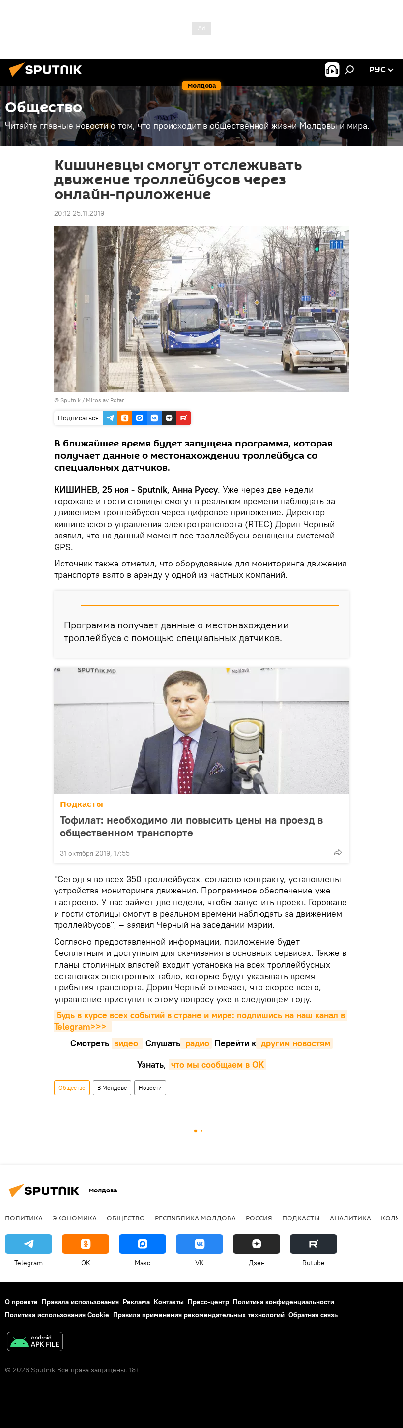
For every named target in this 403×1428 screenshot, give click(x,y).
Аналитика (350, 1217)
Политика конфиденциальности (283, 1301)
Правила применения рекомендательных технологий (199, 1314)
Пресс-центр (208, 1301)
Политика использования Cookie (57, 1314)
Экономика (75, 1217)
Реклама (136, 1301)
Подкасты (81, 804)
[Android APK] (34, 1343)
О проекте (21, 1301)
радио (196, 1043)
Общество (72, 1087)
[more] (337, 852)
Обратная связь (313, 1314)
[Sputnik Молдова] (48, 78)
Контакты (169, 1301)
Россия (259, 1217)
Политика (24, 1217)
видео (127, 1043)
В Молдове (112, 1087)
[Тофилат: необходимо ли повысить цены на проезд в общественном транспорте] (201, 731)
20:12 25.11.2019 (79, 213)
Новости (150, 1087)
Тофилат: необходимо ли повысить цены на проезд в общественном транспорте (191, 826)
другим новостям (294, 1043)
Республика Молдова (195, 1217)
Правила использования (80, 1301)
